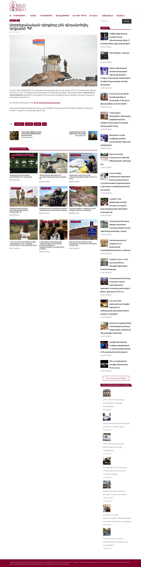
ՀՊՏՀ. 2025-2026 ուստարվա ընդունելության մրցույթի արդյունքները (113, 447)
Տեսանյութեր (62, 16)
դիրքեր (37, 124)
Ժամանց (120, 16)
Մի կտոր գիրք (79, 16)
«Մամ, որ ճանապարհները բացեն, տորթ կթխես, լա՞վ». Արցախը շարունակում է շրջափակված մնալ (23, 243)
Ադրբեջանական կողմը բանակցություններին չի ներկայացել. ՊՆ (19, 210)
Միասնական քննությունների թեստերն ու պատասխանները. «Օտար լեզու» (115, 494)
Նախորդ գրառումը (27, 137)
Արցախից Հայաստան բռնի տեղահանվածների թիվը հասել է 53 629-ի (83, 177)
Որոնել (126, 21)
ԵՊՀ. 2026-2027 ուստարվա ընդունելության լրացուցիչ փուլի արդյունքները (115, 542)
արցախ (29, 124)
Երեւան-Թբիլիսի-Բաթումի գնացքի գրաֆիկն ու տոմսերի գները (116, 425)
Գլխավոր (12, 20)
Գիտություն (46, 16)
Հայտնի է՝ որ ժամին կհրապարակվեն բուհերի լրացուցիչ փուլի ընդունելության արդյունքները (117, 518)
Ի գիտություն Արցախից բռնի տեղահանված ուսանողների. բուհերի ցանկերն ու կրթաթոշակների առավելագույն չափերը (51, 245)
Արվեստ (93, 16)
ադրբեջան (19, 124)
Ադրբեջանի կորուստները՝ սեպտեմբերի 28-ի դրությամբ (21, 176)
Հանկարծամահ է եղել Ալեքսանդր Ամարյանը (77, 133)
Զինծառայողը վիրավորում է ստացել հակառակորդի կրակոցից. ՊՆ (52, 177)
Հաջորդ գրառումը (80, 135)
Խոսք (33, 16)
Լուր (18, 20)
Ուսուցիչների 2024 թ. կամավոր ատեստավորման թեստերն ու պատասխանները (115, 471)
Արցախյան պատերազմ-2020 (19, 155)
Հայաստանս (107, 16)
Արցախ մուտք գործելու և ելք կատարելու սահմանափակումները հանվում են (83, 243)
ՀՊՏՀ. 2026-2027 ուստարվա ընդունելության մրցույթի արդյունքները (113, 403)
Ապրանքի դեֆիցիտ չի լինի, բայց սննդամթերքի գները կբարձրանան (31, 133)
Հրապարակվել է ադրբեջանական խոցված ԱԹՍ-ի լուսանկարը (82, 209)
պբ (44, 124)
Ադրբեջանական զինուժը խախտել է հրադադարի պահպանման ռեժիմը (53, 209)
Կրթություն (19, 16)
